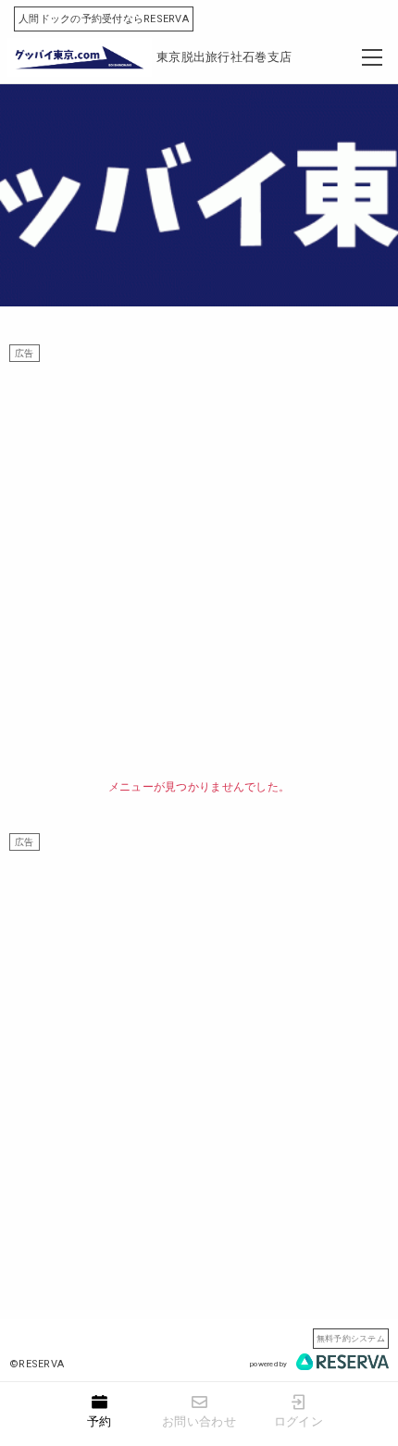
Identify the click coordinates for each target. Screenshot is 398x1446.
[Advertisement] (199, 561)
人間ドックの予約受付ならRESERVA (104, 19)
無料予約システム (351, 1338)
